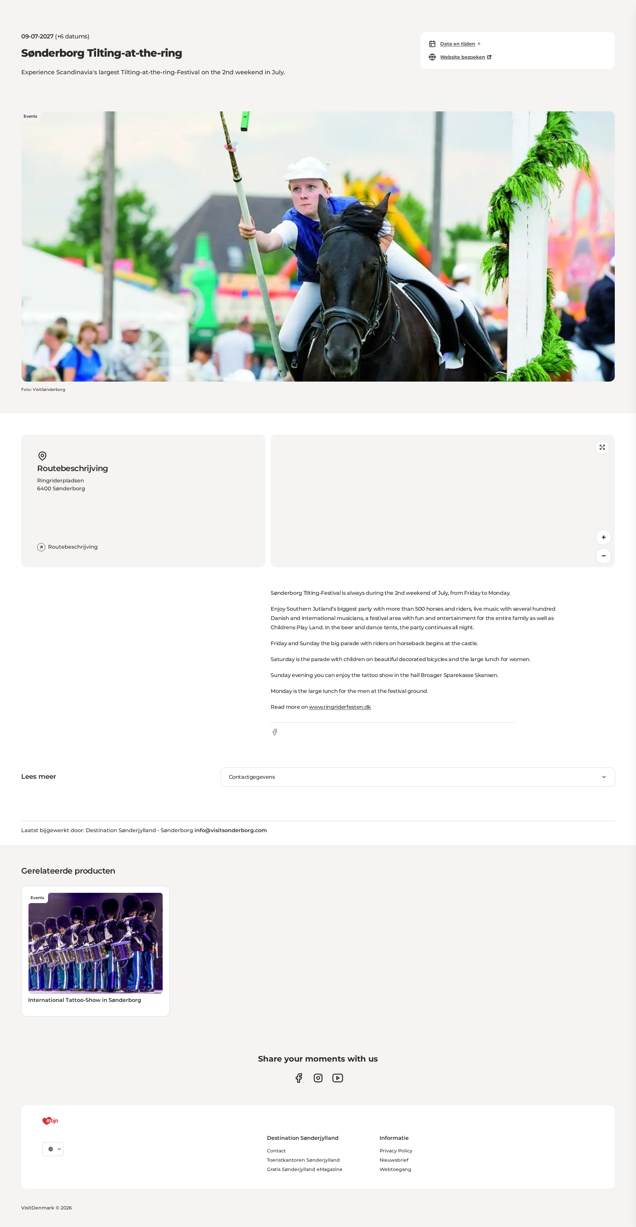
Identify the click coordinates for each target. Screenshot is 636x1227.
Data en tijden (457, 44)
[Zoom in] (603, 537)
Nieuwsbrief (394, 1160)
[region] (443, 501)
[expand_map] (602, 447)
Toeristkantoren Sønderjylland (303, 1160)
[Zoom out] (603, 556)
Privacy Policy (396, 1151)
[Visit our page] (318, 1078)
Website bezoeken (462, 57)
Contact (276, 1151)
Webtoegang (395, 1169)
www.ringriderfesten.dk (340, 707)
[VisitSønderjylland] (62, 1121)
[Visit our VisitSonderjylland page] (298, 1078)
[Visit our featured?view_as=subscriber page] (338, 1078)
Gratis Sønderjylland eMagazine (305, 1169)
